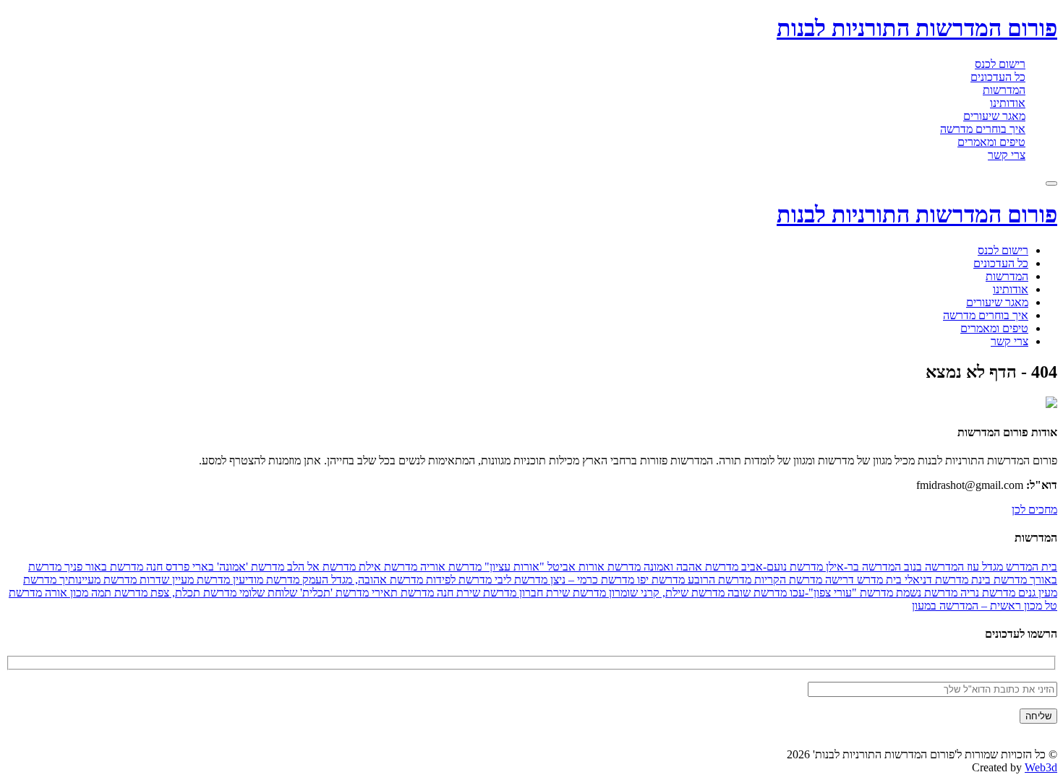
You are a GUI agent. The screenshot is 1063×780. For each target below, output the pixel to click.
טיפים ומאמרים (991, 142)
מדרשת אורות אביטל (593, 566)
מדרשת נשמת (925, 592)
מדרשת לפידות (457, 579)
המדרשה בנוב (932, 566)
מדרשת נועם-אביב (780, 566)
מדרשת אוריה (449, 566)
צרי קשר (1006, 155)
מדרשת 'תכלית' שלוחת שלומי (302, 592)
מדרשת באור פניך (102, 566)
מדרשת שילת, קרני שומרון (665, 592)
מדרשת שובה (756, 592)
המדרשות (1004, 90)
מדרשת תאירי (401, 592)
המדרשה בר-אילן (862, 566)
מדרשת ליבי (519, 579)
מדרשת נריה (986, 592)
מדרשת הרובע (718, 579)
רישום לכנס (1000, 64)
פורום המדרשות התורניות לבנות (917, 28)
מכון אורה (65, 592)
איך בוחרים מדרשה (982, 129)
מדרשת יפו (659, 579)
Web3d (1041, 767)
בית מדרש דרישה (862, 579)
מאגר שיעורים (994, 116)
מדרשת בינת (997, 579)
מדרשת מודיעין (264, 579)
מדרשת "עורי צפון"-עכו (840, 592)
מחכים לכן (1034, 509)
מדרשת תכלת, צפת (192, 592)
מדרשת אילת (386, 566)
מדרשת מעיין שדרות (183, 579)
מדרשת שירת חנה (475, 592)
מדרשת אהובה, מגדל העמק (361, 579)
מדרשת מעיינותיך (96, 579)
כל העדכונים (997, 77)
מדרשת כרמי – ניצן (590, 579)
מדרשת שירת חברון (561, 592)
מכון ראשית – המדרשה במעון (977, 605)
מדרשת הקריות (786, 579)
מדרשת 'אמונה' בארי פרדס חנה (213, 566)
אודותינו (1007, 103)
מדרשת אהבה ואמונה (689, 566)
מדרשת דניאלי (935, 579)
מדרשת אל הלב (320, 566)
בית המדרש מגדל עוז (1010, 566)
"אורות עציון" (513, 566)
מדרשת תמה (118, 592)
